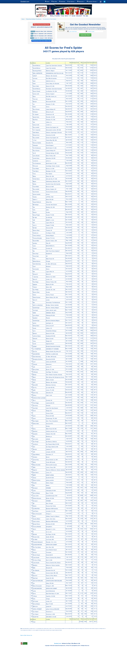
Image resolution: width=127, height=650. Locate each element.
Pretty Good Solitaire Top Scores (33, 19)
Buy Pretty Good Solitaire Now (42, 24)
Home (47, 1)
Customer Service (92, 1)
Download (62, 1)
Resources (81, 1)
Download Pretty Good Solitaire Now (42, 40)
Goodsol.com (25, 1)
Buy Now (54, 1)
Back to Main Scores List (26, 635)
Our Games (71, 1)
